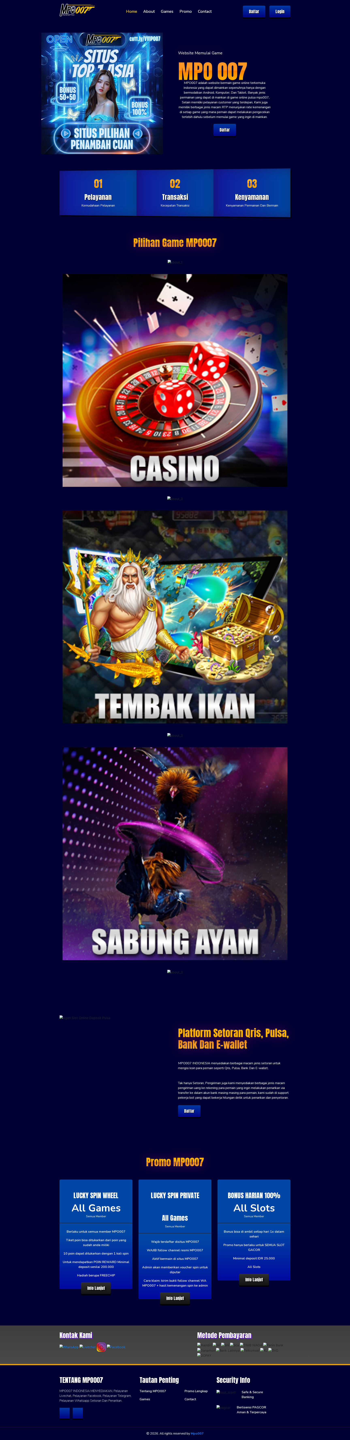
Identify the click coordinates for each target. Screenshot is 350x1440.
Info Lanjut (96, 1288)
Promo (185, 11)
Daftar (254, 11)
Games (167, 11)
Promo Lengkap (196, 1391)
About (149, 11)
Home (131, 11)
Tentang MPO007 (153, 1391)
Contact (205, 11)
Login (279, 11)
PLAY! (175, 263)
